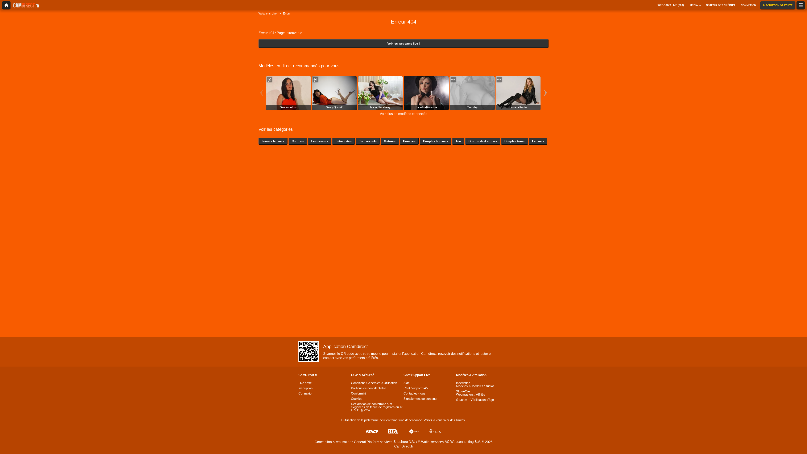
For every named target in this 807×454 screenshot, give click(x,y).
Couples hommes (435, 141)
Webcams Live (267, 13)
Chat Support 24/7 (416, 388)
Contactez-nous (414, 393)
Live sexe (305, 383)
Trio (458, 141)
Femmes (538, 141)
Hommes (409, 141)
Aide (407, 383)
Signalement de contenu (420, 398)
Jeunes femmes (273, 141)
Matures (390, 141)
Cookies (356, 398)
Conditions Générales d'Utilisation (374, 383)
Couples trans (514, 141)
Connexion (305, 393)
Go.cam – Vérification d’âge (475, 399)
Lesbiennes (319, 141)
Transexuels (368, 141)
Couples (298, 141)
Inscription (305, 388)
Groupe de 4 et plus (482, 141)
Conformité (358, 393)
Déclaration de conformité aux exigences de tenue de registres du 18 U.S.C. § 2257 (377, 407)
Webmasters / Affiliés (470, 394)
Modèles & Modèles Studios (475, 386)
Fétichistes (344, 141)
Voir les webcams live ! (403, 43)
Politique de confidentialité (368, 388)
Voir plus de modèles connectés (403, 114)
